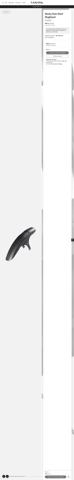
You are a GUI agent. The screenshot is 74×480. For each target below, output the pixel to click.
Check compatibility (49, 37)
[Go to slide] (33, 476)
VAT (51, 62)
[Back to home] (37, 2)
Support (24, 2)
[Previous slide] (3, 476)
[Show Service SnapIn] (72, 240)
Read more (64, 61)
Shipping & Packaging (57, 64)
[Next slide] (7, 476)
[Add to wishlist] (68, 476)
